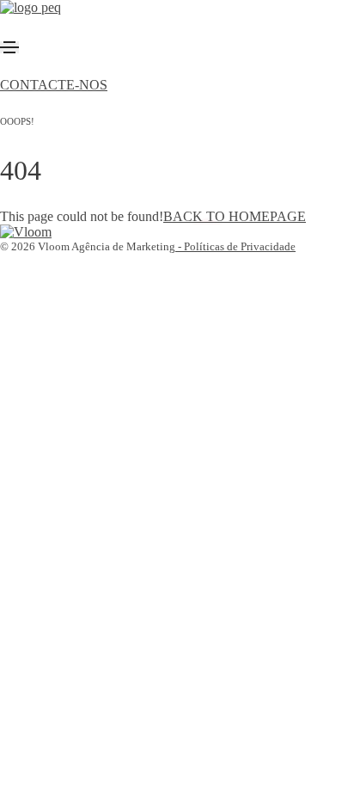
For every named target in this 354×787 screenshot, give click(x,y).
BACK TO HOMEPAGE (234, 216)
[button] (53, 84)
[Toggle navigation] (9, 47)
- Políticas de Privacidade (235, 246)
